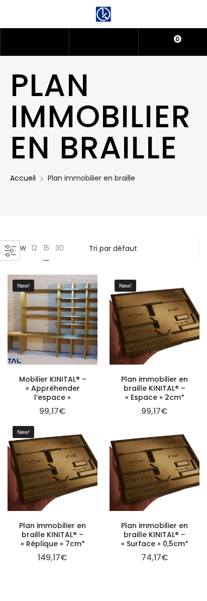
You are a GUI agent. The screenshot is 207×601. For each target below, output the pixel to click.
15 (46, 248)
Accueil (23, 178)
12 (34, 248)
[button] (53, 339)
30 (59, 248)
